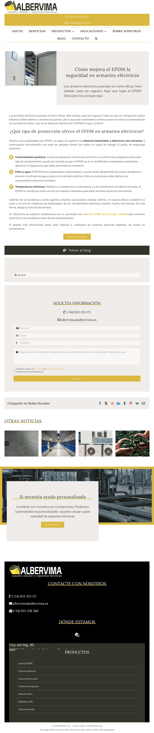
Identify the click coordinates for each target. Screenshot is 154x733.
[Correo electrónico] (143, 403)
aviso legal (38, 369)
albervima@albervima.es (79, 320)
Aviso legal (44, 730)
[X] (106, 403)
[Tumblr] (125, 403)
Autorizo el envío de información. (30, 372)
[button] (96, 38)
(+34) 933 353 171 (78, 312)
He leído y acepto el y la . (41, 369)
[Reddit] (112, 403)
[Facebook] (100, 403)
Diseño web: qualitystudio (103, 730)
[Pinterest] (131, 403)
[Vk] (137, 403)
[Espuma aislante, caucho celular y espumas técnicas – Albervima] (31, 1)
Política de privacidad (59, 730)
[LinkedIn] (118, 403)
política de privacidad (55, 369)
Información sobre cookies (80, 730)
